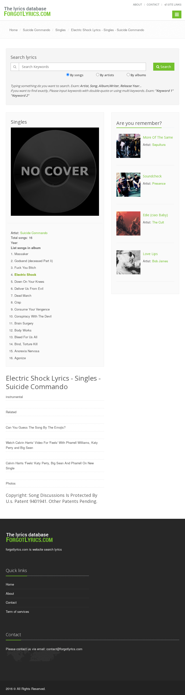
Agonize (20, 358)
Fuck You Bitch (25, 267)
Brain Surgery (23, 323)
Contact (153, 4)
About (137, 4)
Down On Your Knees (29, 281)
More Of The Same (158, 137)
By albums (138, 75)
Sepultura (158, 144)
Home (13, 29)
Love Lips (150, 253)
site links (174, 4)
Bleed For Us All (25, 337)
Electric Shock (25, 274)
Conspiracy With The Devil (33, 316)
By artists (107, 75)
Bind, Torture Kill (26, 344)
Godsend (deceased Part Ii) (33, 260)
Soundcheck (152, 176)
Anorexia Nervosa (26, 351)
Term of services (17, 611)
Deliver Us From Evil (28, 288)
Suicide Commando (36, 29)
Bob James (160, 261)
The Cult (158, 222)
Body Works (23, 330)
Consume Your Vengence (32, 309)
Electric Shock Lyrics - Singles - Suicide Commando (107, 29)
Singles (60, 29)
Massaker (21, 253)
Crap (17, 302)
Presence (158, 183)
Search (165, 66)
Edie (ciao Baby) (155, 215)
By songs (76, 75)
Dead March (22, 295)
